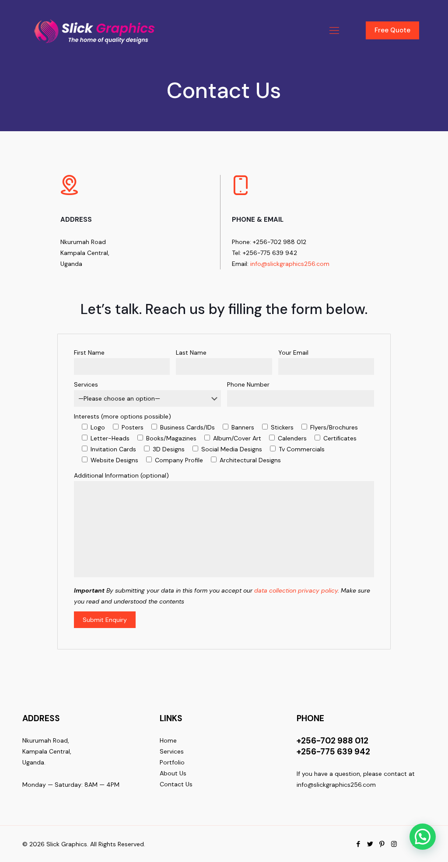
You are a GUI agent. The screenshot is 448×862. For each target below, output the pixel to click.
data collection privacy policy (296, 590)
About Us (173, 773)
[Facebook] (358, 844)
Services (172, 751)
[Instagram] (394, 844)
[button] (423, 837)
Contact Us (176, 784)
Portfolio (172, 762)
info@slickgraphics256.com (289, 264)
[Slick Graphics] (96, 30)
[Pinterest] (382, 844)
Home (168, 740)
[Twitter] (370, 844)
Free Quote (392, 30)
